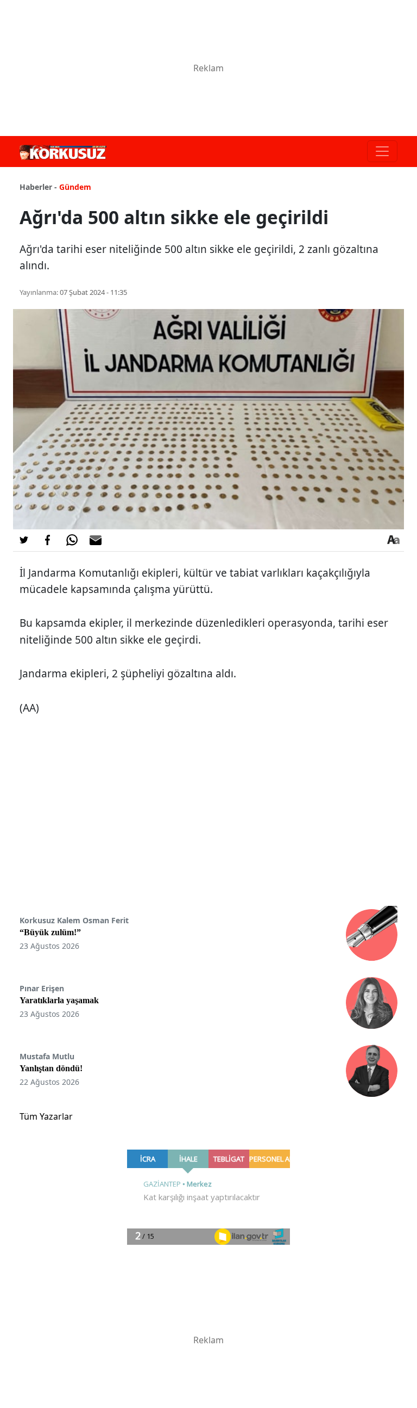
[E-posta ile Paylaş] (95, 540)
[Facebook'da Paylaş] (48, 540)
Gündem (75, 187)
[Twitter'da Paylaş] (24, 540)
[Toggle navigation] (382, 151)
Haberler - (38, 187)
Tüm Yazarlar (46, 1116)
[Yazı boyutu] (393, 540)
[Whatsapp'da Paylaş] (72, 540)
